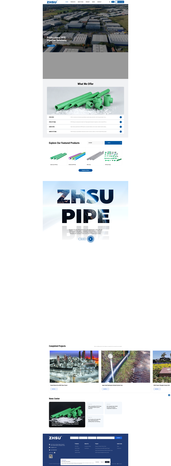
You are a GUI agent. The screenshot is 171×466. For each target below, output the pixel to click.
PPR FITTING (90, 147)
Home (66, 1)
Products (73, 1)
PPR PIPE (90, 145)
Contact (99, 1)
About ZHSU (80, 1)
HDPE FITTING (90, 150)
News (93, 1)
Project (88, 1)
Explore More (51, 45)
